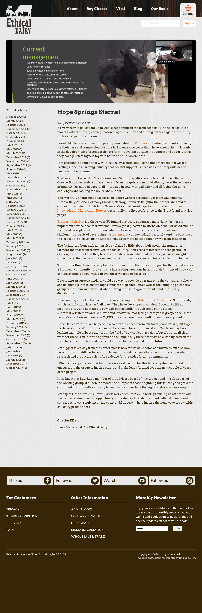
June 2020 (12, 278)
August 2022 (14, 226)
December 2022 (16, 213)
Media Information (87, 529)
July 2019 (12, 303)
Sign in (189, 23)
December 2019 (16, 294)
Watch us (112, 480)
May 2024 (12, 173)
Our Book (159, 9)
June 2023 (12, 197)
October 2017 (14, 367)
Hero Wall (80, 523)
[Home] (19, 17)
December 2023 (16, 177)
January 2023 (14, 209)
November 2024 (16, 161)
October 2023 (14, 185)
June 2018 (12, 351)
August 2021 (14, 254)
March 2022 (13, 238)
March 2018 (13, 359)
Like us (15, 480)
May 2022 (12, 234)
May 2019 (12, 311)
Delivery (13, 523)
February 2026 (15, 124)
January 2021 (14, 266)
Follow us (64, 480)
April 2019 (13, 315)
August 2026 (14, 116)
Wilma (140, 143)
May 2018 (12, 355)
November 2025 (16, 128)
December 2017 (16, 363)
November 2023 (16, 181)
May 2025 (12, 149)
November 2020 (16, 270)
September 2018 (16, 343)
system (117, 234)
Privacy (13, 509)
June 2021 (12, 258)
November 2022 (16, 217)
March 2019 (13, 319)
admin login (81, 509)
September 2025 (16, 136)
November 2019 (16, 298)
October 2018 (14, 339)
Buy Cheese (96, 9)
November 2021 (16, 250)
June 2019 (12, 306)
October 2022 (14, 221)
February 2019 (15, 323)
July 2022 (12, 230)
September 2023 (16, 189)
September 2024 (16, 165)
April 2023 (13, 201)
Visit (120, 9)
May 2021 (12, 262)
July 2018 (12, 347)
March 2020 (14, 286)
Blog (138, 9)
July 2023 (12, 193)
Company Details (85, 516)
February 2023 (15, 205)
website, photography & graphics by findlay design (166, 557)
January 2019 (14, 327)
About (72, 9)
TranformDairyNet (70, 221)
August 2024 (14, 169)
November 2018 (16, 335)
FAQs (10, 529)
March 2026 (14, 120)
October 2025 (14, 132)
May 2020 (12, 282)
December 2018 (16, 331)
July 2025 (12, 145)
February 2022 (15, 242)
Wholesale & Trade (88, 536)
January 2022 (14, 246)
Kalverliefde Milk (150, 300)
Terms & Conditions (22, 516)
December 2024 (16, 157)
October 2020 (15, 274)
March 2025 (13, 153)
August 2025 (14, 140)
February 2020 (15, 290)
